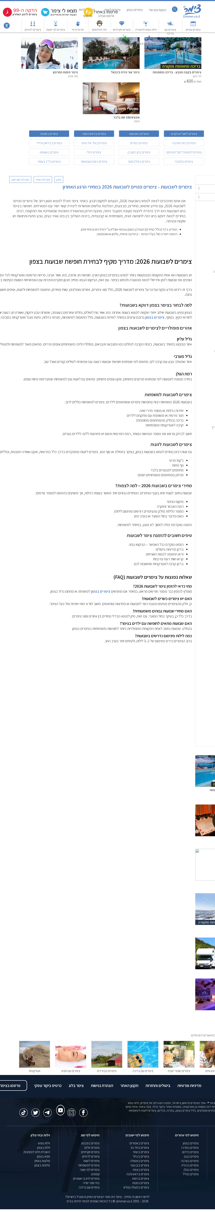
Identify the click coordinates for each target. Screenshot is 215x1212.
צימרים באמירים (139, 1143)
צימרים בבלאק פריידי (49, 143)
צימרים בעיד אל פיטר (94, 143)
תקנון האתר (129, 1085)
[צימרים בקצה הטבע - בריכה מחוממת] (172, 68)
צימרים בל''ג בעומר (49, 161)
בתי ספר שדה (91, 1183)
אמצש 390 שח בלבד (126, 117)
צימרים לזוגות (91, 1161)
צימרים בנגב (191, 1156)
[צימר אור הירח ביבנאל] (111, 68)
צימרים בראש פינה (137, 1174)
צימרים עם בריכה (170, 31)
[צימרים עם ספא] (70, 1066)
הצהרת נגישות (102, 1085)
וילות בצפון (43, 1147)
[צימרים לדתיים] (33, 25)
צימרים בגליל (191, 1174)
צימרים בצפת (141, 1169)
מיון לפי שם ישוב (20, 179)
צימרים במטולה (139, 1161)
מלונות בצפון (42, 1165)
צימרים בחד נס (140, 1147)
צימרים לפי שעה (90, 1169)
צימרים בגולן (191, 1169)
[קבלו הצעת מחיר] (60, 16)
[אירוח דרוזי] (78, 25)
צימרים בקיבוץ (148, 43)
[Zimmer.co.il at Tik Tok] (23, 1110)
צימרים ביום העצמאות (94, 161)
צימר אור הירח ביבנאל (125, 72)
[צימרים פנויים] (193, 25)
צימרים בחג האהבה (184, 143)
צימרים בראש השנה (94, 134)
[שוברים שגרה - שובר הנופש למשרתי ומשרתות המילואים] (99, 25)
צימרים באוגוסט (49, 152)
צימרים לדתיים (33, 30)
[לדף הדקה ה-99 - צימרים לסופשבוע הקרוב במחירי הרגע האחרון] (20, 16)
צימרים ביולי (94, 152)
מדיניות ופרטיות (189, 1085)
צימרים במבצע (90, 1143)
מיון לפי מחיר (42, 179)
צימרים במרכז (190, 1147)
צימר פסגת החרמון (65, 72)
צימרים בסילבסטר (139, 161)
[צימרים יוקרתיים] (122, 25)
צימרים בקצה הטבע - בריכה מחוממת (177, 72)
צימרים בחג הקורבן (139, 152)
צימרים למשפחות (89, 1165)
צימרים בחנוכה (184, 161)
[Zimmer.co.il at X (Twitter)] (35, 1110)
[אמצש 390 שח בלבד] (111, 113)
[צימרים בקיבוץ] (147, 39)
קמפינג (95, 1174)
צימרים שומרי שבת (179, 1071)
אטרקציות (125, 43)
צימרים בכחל (141, 1156)
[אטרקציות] (125, 39)
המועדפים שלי (157, 10)
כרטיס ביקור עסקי (48, 1085)
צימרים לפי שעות (55, 30)
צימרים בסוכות (49, 134)
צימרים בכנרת (190, 1165)
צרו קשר (87, 16)
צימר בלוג (76, 1085)
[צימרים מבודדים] (106, 1066)
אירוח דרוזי (78, 30)
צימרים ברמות (140, 1178)
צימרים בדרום (190, 1152)
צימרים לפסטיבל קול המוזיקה (184, 152)
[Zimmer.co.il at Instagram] (71, 1110)
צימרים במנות (140, 1183)
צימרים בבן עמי (140, 1165)
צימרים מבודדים (107, 1071)
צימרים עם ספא (70, 1071)
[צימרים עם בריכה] (170, 25)
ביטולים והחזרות (158, 1085)
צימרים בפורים (139, 143)
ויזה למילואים (99, 30)
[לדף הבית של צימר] (192, 17)
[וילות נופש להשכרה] (146, 25)
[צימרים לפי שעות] (55, 25)
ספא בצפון (43, 1156)
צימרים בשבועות (139, 134)
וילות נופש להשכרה (146, 30)
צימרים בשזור (141, 1152)
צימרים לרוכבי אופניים (86, 1178)
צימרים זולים (92, 1147)
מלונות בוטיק (42, 1161)
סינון (58, 179)
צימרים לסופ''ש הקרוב (183, 134)
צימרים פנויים (193, 30)
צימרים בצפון (154, 317)
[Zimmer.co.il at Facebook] (83, 1110)
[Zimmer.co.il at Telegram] (47, 1110)
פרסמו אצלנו (106, 16)
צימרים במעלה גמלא (136, 1187)
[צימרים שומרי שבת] (179, 1066)
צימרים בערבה (190, 1161)
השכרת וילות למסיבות (37, 1152)
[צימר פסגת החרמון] (49, 68)
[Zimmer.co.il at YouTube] (59, 1106)
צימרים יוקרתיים (122, 30)
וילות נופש (44, 1143)
